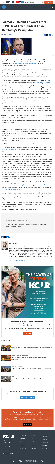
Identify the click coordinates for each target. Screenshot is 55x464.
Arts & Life (13, 345)
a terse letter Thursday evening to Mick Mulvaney (24, 63)
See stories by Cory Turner (17, 260)
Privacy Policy (45, 448)
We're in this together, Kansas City (27, 412)
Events (33, 435)
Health (13, 376)
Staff (33, 438)
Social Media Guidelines (45, 436)
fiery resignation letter (40, 71)
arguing (24, 193)
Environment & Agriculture (17, 366)
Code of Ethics (45, 439)
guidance (23, 86)
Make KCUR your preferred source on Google (27, 391)
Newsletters (23, 448)
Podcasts (22, 445)
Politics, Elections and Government (19, 355)
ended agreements (43, 82)
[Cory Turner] (4, 245)
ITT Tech (5, 189)
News (21, 441)
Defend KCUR (27, 424)
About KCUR (23, 435)
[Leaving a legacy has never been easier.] (27, 292)
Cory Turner (9, 34)
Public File (44, 445)
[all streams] (53, 7)
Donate (49, 2)
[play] (4, 7)
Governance (45, 442)
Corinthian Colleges (15, 189)
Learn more (27, 333)
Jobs (33, 445)
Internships (34, 448)
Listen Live (22, 438)
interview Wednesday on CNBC (11, 149)
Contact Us (34, 441)
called (39, 204)
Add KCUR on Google (27, 397)
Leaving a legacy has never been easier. (27, 321)
